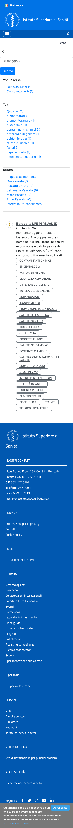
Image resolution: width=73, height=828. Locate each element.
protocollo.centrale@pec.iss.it (30, 498)
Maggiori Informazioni (16, 823)
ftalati (13, 147)
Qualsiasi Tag (16, 111)
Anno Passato (19, 199)
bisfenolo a (17, 125)
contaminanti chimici (23, 129)
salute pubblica (31, 320)
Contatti (11, 529)
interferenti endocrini (24, 157)
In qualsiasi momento (22, 177)
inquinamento (18, 152)
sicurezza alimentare (35, 278)
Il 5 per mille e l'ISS (18, 686)
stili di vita (27, 333)
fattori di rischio (20, 143)
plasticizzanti (30, 396)
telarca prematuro (34, 408)
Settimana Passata (22, 190)
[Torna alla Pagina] (3, 51)
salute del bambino (33, 345)
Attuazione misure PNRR (21, 559)
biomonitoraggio (21, 120)
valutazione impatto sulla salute (39, 358)
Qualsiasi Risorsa (19, 87)
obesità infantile (31, 384)
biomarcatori (18, 116)
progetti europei (31, 339)
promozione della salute (38, 308)
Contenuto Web (20, 91)
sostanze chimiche (33, 351)
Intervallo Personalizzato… (25, 204)
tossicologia (29, 327)
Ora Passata (18, 181)
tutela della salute (34, 290)
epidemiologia (19, 138)
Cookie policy (14, 534)
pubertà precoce (31, 390)
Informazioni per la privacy (22, 523)
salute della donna (34, 314)
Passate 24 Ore (20, 186)
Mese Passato (19, 195)
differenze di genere (23, 134)
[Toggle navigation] (7, 34)
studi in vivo (28, 371)
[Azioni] (6, 5)
